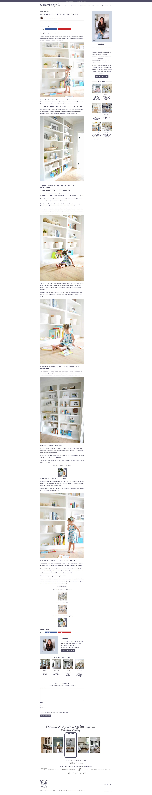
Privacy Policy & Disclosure (65, 790)
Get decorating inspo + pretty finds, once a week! (76, 1)
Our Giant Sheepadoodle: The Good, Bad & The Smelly (97, 137)
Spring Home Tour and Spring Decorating (107, 136)
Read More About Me (68, 650)
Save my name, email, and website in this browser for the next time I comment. (54, 712)
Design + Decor (82, 5)
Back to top (109, 791)
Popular (67, 5)
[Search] (110, 5)
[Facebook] (107, 784)
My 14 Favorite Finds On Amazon (63, 465)
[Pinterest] (110, 784)
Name (42, 702)
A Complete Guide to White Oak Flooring (96, 117)
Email (42, 707)
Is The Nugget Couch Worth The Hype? (96, 99)
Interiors (46, 11)
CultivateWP (82, 790)
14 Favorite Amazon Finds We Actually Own (62, 616)
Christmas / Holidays (102, 5)
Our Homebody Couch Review (68, 673)
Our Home (73, 5)
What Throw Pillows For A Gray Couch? (62, 589)
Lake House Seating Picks (45, 673)
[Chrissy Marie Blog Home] (50, 5)
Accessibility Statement (73, 790)
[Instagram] (105, 784)
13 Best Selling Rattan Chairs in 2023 (79, 674)
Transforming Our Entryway (57, 673)
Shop (93, 5)
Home (41, 11)
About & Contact (56, 790)
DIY (89, 5)
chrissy (47, 17)
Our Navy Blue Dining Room (107, 117)
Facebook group (96, 60)
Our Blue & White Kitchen (62, 602)
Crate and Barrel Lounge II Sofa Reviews (106, 99)
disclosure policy (56, 22)
